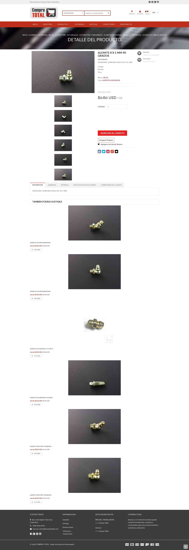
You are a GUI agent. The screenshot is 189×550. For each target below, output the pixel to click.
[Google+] (155, 2)
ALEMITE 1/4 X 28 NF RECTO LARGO (41, 397)
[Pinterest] (152, 2)
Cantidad (101, 107)
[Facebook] (150, 2)
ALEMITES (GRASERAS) (38, 35)
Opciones (37, 249)
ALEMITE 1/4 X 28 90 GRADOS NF (40, 291)
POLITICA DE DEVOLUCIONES (85, 185)
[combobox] (95, 13)
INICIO (24, 35)
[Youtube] (158, 2)
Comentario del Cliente (111, 185)
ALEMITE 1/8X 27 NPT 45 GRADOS (40, 446)
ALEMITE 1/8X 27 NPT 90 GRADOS (40, 495)
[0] (99, 151)
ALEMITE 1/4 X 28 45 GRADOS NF (40, 242)
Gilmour (98, 528)
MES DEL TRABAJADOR (104, 520)
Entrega (64, 185)
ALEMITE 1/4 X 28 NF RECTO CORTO (41, 349)
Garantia (52, 185)
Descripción (37, 185)
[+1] (112, 151)
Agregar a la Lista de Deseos (111, 144)
